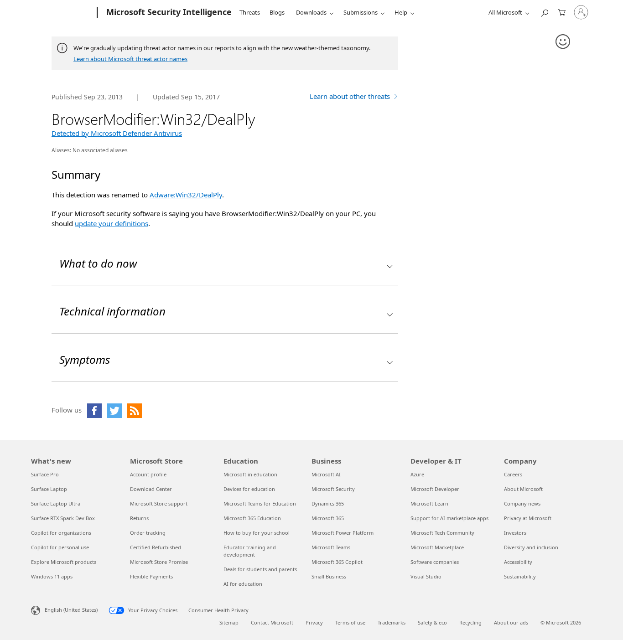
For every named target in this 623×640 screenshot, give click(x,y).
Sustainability (520, 576)
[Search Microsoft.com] (544, 11)
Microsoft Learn (429, 503)
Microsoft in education (250, 474)
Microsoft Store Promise (159, 561)
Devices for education (249, 488)
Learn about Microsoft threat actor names (130, 59)
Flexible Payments (151, 576)
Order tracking (148, 532)
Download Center (151, 488)
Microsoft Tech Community (442, 532)
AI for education (242, 583)
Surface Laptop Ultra (55, 503)
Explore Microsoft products (63, 561)
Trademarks (391, 622)
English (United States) (71, 609)
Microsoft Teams (331, 547)
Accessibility (518, 561)
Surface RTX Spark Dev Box (63, 518)
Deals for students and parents (260, 569)
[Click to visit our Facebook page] (94, 410)
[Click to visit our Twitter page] (114, 410)
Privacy (314, 622)
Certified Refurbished (155, 547)
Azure (417, 474)
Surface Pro (45, 474)
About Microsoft (523, 488)
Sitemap (229, 622)
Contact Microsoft (272, 622)
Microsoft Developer (434, 488)
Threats (249, 12)
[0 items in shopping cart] (562, 11)
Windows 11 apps (52, 576)
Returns (139, 518)
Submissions (360, 12)
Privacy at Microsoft (527, 518)
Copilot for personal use (60, 547)
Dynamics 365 (328, 503)
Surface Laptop (49, 488)
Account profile (148, 474)
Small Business (329, 576)
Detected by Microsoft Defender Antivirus (117, 133)
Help (401, 12)
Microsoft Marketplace (437, 547)
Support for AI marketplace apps (449, 518)
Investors (515, 532)
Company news (522, 503)
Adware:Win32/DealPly (186, 194)
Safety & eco (432, 622)
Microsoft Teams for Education (259, 503)
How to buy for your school (256, 532)
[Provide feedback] (563, 42)
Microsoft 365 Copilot (337, 561)
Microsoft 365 (328, 518)
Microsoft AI (326, 474)
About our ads (511, 622)
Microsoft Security (333, 488)
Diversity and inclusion (531, 547)
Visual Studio (425, 576)
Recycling (470, 622)
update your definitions (111, 223)
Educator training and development (249, 551)
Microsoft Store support (158, 503)
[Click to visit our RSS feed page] (134, 410)
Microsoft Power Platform (343, 532)
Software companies (434, 561)
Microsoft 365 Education (252, 518)
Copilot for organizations (61, 532)
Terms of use (350, 622)
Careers (513, 474)
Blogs (277, 12)
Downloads (311, 12)
